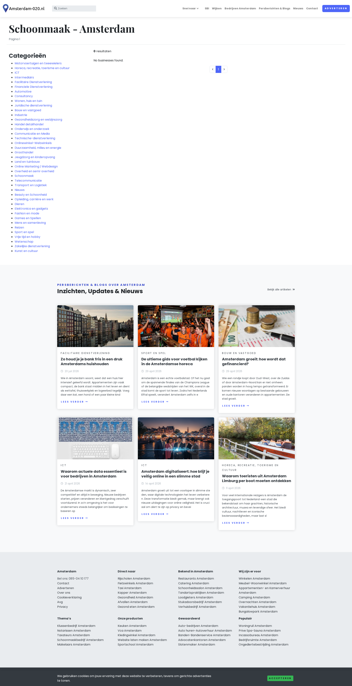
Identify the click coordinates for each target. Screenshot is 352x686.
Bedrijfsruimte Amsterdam (258, 640)
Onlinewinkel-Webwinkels (33, 143)
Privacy (62, 607)
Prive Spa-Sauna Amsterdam (260, 630)
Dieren (19, 204)
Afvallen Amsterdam (133, 602)
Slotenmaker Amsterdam (196, 644)
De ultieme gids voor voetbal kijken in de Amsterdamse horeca (174, 361)
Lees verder (72, 401)
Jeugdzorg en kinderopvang (35, 157)
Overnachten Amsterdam (257, 602)
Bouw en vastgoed (28, 110)
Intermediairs (24, 77)
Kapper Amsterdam (132, 593)
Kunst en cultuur (26, 251)
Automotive (23, 91)
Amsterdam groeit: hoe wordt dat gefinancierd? (254, 361)
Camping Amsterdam (254, 597)
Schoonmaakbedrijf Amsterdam (80, 640)
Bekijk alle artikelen (279, 289)
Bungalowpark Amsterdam (258, 611)
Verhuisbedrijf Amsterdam (197, 607)
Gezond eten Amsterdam (136, 607)
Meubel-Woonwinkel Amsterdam (263, 583)
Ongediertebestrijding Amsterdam (263, 644)
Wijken (217, 8)
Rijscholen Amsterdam (134, 578)
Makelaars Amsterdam (73, 644)
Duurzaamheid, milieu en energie (38, 148)
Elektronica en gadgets (31, 208)
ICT (17, 73)
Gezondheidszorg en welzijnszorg (38, 119)
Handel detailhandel (29, 124)
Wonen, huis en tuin (28, 101)
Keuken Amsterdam (132, 626)
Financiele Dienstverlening (33, 87)
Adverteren (336, 8)
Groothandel (24, 152)
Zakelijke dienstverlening (32, 246)
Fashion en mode (27, 213)
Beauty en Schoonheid (31, 195)
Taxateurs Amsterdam (73, 635)
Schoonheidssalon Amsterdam (200, 588)
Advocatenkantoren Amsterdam (202, 640)
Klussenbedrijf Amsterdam (76, 626)
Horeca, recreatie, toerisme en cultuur (42, 68)
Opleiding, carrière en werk (34, 199)
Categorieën (27, 55)
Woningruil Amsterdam (255, 626)
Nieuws (298, 8)
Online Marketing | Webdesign (36, 166)
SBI (207, 8)
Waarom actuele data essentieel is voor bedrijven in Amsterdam (93, 474)
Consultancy (24, 96)
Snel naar (189, 8)
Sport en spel (24, 232)
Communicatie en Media (32, 134)
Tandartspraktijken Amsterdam (201, 593)
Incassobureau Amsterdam (258, 635)
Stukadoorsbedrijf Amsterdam (200, 602)
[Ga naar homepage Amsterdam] (24, 8)
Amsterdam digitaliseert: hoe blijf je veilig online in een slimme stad (175, 474)
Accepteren (280, 678)
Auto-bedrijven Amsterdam (198, 626)
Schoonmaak (24, 176)
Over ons (63, 593)
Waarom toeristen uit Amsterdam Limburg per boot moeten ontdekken (256, 478)
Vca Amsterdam (130, 630)
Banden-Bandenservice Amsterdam (204, 635)
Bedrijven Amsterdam (240, 8)
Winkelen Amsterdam (254, 578)
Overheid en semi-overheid (34, 171)
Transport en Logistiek (31, 185)
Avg (60, 602)
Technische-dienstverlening (35, 138)
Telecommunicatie (28, 180)
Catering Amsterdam (193, 583)
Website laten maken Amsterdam (142, 640)
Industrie (21, 115)
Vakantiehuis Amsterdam (257, 607)
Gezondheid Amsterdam (135, 597)
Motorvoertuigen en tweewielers (38, 63)
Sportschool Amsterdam (135, 644)
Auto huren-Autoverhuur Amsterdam (205, 630)
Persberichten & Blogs (274, 8)
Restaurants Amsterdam (196, 578)
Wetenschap (24, 241)
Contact (312, 8)
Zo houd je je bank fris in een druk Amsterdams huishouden (91, 361)
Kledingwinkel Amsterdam (136, 635)
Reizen (19, 227)
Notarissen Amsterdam (74, 630)
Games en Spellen (28, 218)
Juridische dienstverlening (33, 105)
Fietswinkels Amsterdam (135, 583)
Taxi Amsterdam (130, 588)
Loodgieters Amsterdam (195, 597)
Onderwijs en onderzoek (32, 129)
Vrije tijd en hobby (27, 237)
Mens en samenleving (30, 223)
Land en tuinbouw (27, 162)
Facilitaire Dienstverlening (33, 82)
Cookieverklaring (69, 597)
